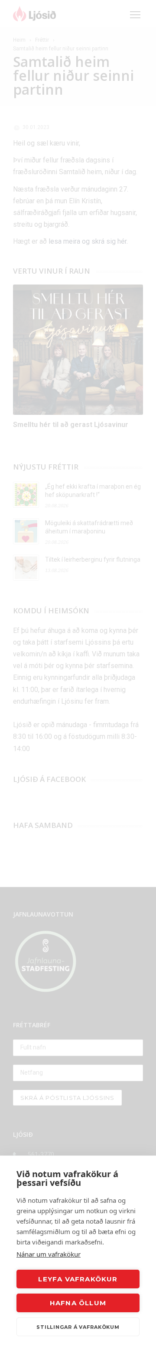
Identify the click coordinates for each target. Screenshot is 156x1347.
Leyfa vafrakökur (77, 1279)
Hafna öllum (78, 1303)
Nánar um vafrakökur (48, 1254)
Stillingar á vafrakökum (78, 1327)
